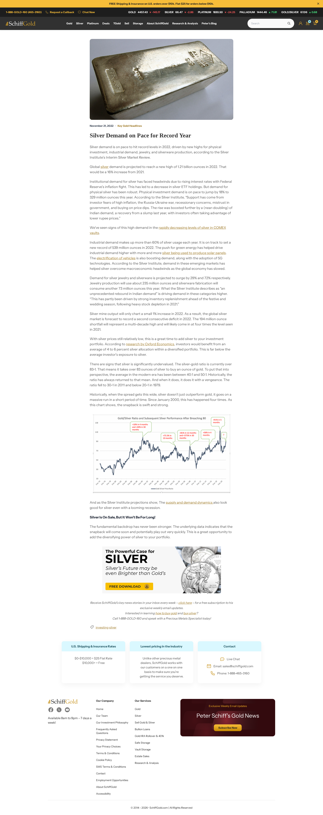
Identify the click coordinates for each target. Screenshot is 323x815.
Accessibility (103, 793)
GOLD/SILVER (299, 12)
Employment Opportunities (112, 780)
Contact (100, 773)
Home (99, 709)
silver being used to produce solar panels (194, 253)
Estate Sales (142, 756)
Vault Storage (143, 749)
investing (102, 627)
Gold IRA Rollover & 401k (149, 736)
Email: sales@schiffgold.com (233, 666)
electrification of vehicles (116, 258)
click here (185, 603)
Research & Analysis (147, 763)
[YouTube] (67, 710)
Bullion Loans (142, 729)
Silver (179, 12)
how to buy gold (166, 613)
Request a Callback (62, 12)
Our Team (102, 715)
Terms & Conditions (108, 753)
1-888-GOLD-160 (24, 12)
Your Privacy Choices (108, 746)
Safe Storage (142, 742)
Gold (144, 12)
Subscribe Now (227, 727)
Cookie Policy (104, 760)
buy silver (189, 613)
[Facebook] (51, 710)
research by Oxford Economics (150, 344)
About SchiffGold (106, 787)
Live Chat (233, 659)
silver (105, 167)
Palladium (258, 12)
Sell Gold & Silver (145, 722)
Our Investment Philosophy (112, 722)
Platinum (216, 12)
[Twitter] (59, 710)
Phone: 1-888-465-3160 (233, 673)
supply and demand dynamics (189, 502)
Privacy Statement (107, 739)
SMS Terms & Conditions (111, 766)
